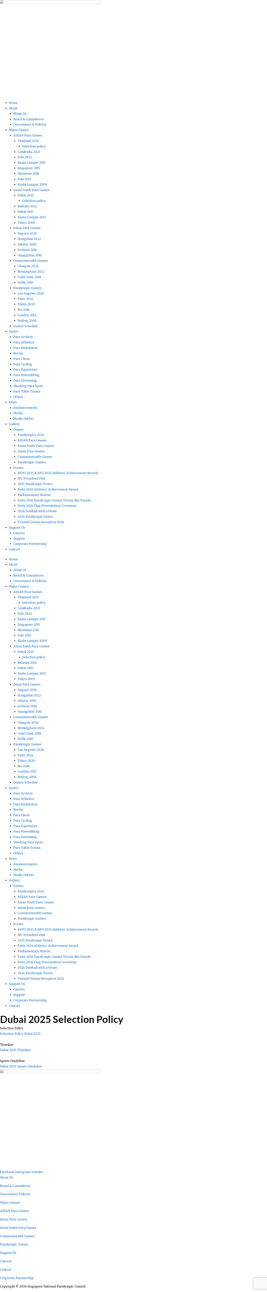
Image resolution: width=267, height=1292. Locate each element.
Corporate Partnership (30, 544)
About (13, 108)
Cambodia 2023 (29, 152)
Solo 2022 (25, 157)
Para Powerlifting (26, 375)
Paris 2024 (25, 299)
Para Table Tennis (26, 391)
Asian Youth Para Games (31, 190)
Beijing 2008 (27, 321)
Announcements (25, 408)
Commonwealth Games (30, 260)
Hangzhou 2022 (29, 239)
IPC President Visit (31, 478)
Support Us (17, 527)
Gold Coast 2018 (29, 277)
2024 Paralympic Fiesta (35, 516)
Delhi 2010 (25, 282)
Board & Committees (28, 119)
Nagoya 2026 (27, 233)
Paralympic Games (27, 288)
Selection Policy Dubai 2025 (20, 1034)
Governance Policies (15, 1194)
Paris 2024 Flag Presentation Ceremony (47, 506)
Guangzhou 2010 (30, 255)
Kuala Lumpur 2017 (32, 162)
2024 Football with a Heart (37, 511)
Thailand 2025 (28, 141)
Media (18, 413)
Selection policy (34, 146)
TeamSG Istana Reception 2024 (41, 522)
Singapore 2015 (29, 168)
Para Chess (21, 359)
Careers (19, 533)
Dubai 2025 (26, 195)
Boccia (18, 353)
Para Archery (23, 337)
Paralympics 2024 (31, 435)
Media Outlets (23, 418)
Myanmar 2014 (28, 173)
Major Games (19, 130)
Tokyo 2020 (26, 304)
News (13, 402)
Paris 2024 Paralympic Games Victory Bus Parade (54, 500)
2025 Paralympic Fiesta (35, 484)
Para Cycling (22, 364)
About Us (19, 114)
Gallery (14, 424)
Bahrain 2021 (27, 206)
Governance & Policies (30, 124)
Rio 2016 (24, 310)
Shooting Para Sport (28, 386)
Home (13, 103)
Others (18, 397)
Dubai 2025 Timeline (15, 1050)
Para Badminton (25, 348)
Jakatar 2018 (27, 244)
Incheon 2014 (27, 250)
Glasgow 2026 (28, 266)
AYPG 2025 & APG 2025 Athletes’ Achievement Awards (58, 473)
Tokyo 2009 (26, 223)
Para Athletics (23, 342)
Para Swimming (25, 380)
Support (19, 538)
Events (18, 468)
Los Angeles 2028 (31, 293)
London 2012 (27, 315)
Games (18, 429)
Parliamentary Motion (34, 495)
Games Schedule (25, 326)
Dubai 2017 (25, 212)
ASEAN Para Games (27, 135)
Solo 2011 (24, 179)
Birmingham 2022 (31, 271)
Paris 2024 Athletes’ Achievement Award (48, 489)
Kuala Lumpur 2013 (32, 217)
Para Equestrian (25, 369)
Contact (14, 549)
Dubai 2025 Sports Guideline (21, 1066)
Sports (13, 331)
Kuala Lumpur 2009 (32, 184)
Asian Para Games (26, 228)
